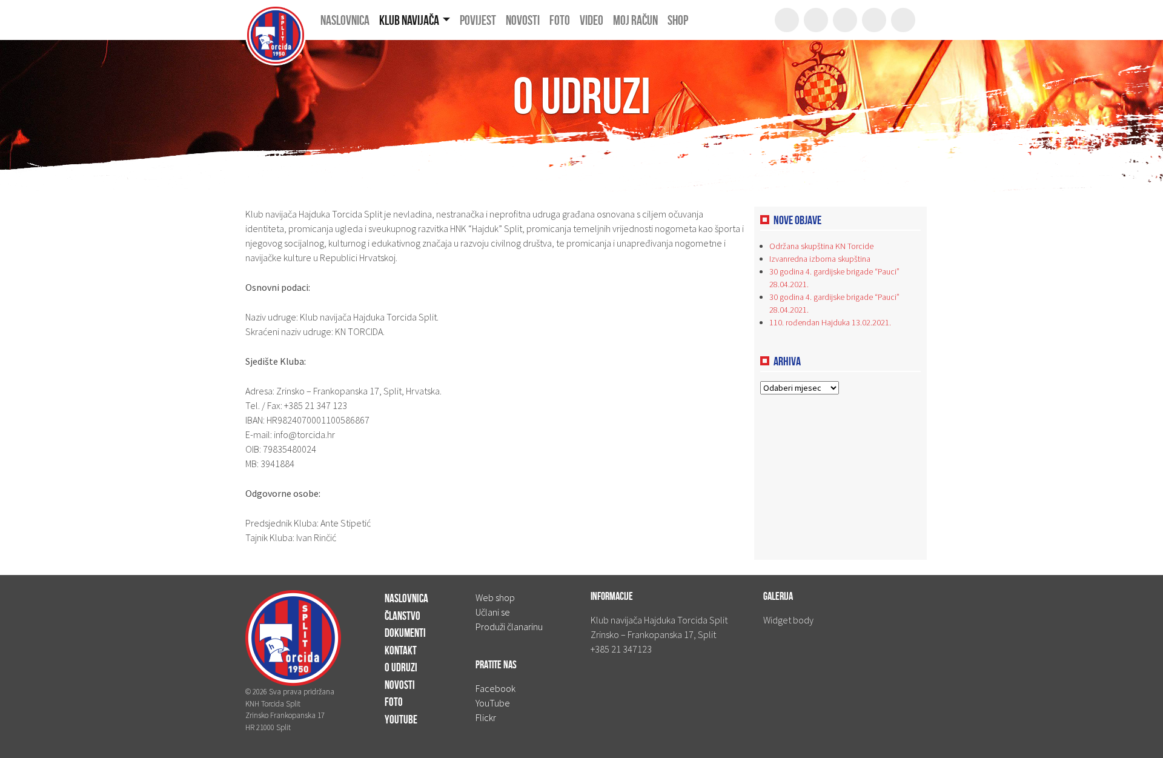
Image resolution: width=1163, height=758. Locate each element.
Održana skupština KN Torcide (821, 246)
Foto (394, 702)
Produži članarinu (509, 626)
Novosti (400, 685)
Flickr (485, 717)
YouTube (401, 719)
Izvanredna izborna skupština (819, 258)
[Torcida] (275, 20)
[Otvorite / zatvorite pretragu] (787, 20)
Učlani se (492, 612)
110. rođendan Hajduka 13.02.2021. (830, 322)
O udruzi (401, 667)
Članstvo (402, 616)
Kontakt (401, 650)
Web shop (495, 597)
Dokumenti (405, 633)
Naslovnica (406, 598)
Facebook (495, 688)
